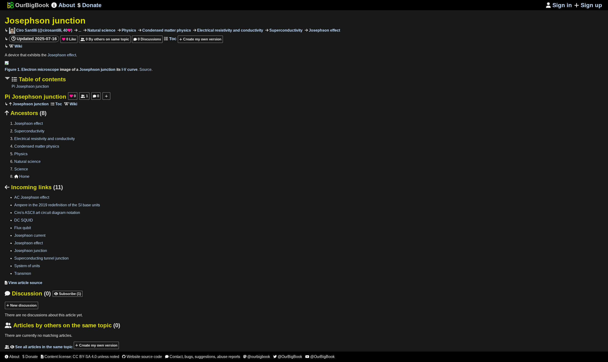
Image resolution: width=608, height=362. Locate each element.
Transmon (22, 273)
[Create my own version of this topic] (106, 96)
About (63, 5)
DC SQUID (23, 220)
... (79, 30)
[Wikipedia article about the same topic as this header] (15, 46)
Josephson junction (45, 20)
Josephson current (29, 235)
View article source (23, 283)
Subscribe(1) (67, 294)
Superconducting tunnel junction (41, 258)
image (65, 70)
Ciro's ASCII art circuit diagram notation (47, 213)
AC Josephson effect (31, 197)
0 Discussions (147, 39)
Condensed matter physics (166, 30)
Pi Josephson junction (30, 86)
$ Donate (30, 357)
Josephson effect (324, 30)
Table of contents (41, 79)
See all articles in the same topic (39, 347)
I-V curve (130, 70)
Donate (89, 5)
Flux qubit (22, 228)
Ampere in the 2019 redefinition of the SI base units (57, 205)
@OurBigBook (287, 357)
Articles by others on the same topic (62, 325)
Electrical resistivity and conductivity (229, 30)
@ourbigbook (256, 357)
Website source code (142, 357)
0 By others (105, 39)
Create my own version (201, 39)
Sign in (559, 5)
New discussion (23, 305)
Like (69, 39)
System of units (27, 266)
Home (21, 176)
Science (21, 169)
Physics (128, 30)
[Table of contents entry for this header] (56, 104)
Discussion (28, 293)
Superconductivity (285, 30)
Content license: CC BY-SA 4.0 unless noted (80, 357)
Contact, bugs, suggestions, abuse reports (202, 357)
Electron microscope (40, 70)
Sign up (591, 5)
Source (145, 70)
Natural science (100, 30)
